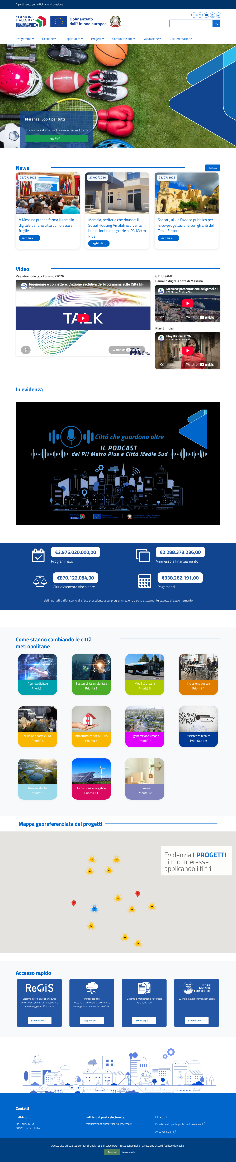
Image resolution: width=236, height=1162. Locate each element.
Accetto (112, 1152)
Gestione (48, 38)
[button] (74, 903)
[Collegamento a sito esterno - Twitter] (199, 14)
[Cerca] (216, 23)
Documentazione (180, 38)
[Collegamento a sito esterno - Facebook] (193, 14)
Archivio (213, 168)
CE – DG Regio (163, 1132)
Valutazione (151, 38)
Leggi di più (56, 138)
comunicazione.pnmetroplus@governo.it (109, 1124)
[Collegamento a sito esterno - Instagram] (212, 14)
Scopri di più (37, 1020)
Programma (23, 38)
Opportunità (72, 38)
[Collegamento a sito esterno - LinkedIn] (218, 14)
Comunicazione (122, 38)
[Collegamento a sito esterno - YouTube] (206, 14)
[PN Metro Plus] (31, 22)
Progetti (96, 38)
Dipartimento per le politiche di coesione (178, 1124)
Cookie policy (128, 1152)
